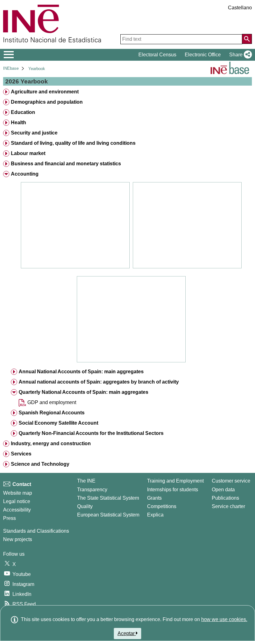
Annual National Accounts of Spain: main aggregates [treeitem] (81, 371)
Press (9, 518)
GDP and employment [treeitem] (51, 402)
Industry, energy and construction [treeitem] (51, 443)
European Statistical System (108, 514)
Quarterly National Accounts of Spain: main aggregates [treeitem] (83, 392)
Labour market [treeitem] (28, 153)
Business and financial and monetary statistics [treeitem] (66, 163)
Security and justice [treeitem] (34, 132)
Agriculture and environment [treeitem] (45, 91)
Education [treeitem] (23, 112)
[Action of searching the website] (247, 39)
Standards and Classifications (36, 531)
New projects (17, 539)
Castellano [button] (240, 7)
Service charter (228, 506)
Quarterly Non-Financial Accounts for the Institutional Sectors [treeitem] (91, 433)
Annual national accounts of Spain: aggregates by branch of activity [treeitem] (99, 381)
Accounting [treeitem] (25, 174)
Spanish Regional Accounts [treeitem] (52, 412)
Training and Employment (175, 480)
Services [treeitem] (21, 453)
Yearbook (36, 68)
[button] (239, 54)
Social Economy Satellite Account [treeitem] (58, 423)
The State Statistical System (108, 498)
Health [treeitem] (18, 122)
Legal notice (16, 501)
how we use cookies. (224, 619)
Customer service (231, 480)
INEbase (11, 68)
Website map (17, 493)
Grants (154, 498)
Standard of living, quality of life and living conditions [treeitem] (73, 143)
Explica (155, 514)
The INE (86, 480)
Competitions (161, 506)
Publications (225, 498)
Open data (223, 489)
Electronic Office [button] (203, 54)
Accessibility (17, 509)
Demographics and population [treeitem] (47, 102)
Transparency (92, 489)
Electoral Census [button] (157, 54)
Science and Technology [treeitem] (40, 464)
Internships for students (172, 489)
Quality (85, 506)
